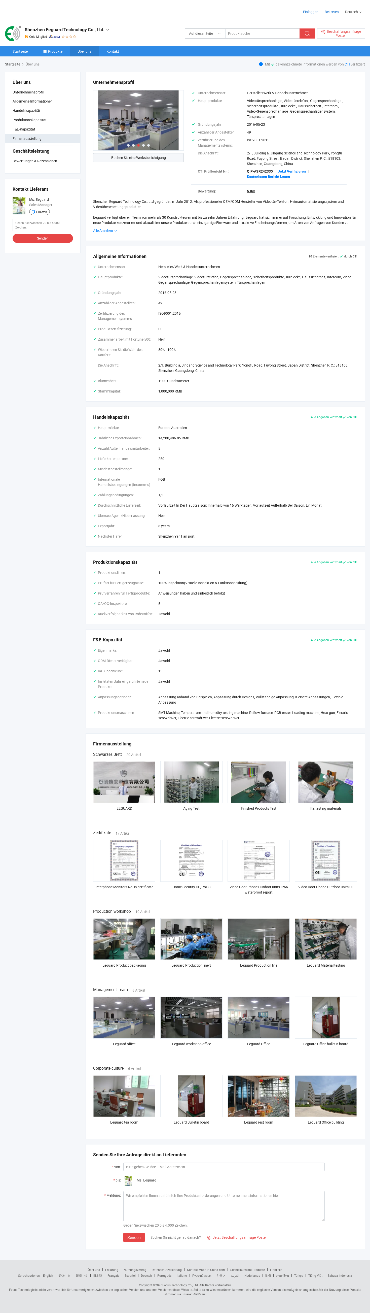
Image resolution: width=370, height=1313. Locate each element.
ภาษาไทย (282, 1275)
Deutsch (146, 1275)
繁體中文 (82, 1275)
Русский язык (201, 1275)
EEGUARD (124, 808)
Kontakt (112, 51)
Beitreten (332, 11)
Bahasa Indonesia (340, 1275)
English (48, 1275)
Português (164, 1275)
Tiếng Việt (315, 1275)
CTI (348, 64)
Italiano (182, 1275)
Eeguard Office (258, 1043)
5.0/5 (251, 191)
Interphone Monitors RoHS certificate (124, 886)
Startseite (20, 51)
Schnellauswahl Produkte (247, 1270)
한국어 (221, 1275)
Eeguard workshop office (191, 1043)
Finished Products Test (258, 808)
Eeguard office (124, 1043)
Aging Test (191, 808)
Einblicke (276, 1270)
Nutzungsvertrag (135, 1270)
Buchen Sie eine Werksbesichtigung (138, 157)
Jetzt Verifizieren (292, 171)
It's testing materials (326, 808)
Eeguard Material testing (326, 965)
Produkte (55, 51)
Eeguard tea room (124, 1122)
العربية (235, 1275)
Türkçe (298, 1275)
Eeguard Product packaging (124, 965)
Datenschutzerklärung (167, 1270)
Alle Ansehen (103, 230)
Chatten (41, 212)
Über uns (84, 51)
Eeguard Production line (258, 965)
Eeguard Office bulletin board (325, 1043)
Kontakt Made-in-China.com (206, 1270)
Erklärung (111, 1270)
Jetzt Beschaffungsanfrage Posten (237, 1237)
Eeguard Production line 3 (191, 965)
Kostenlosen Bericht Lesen (268, 177)
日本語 (97, 1275)
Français (113, 1275)
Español (130, 1275)
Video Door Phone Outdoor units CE (326, 886)
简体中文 (64, 1275)
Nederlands (252, 1275)
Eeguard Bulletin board (191, 1122)
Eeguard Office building (326, 1122)
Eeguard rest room (258, 1122)
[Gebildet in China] (37, 10)
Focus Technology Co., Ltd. (180, 1285)
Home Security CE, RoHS (191, 886)
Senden (43, 238)
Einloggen (310, 11)
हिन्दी (268, 1275)
